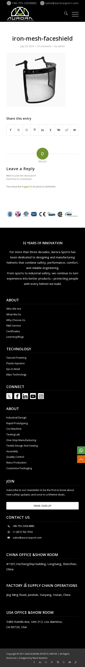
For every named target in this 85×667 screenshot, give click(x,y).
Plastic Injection (15, 363)
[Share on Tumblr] (50, 129)
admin (61, 46)
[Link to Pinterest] (52, 662)
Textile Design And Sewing (22, 445)
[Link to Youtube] (33, 396)
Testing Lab (13, 434)
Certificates (13, 331)
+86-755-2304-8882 (23, 526)
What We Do (13, 314)
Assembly (12, 451)
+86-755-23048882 (24, 3)
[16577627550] (81, 450)
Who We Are (13, 308)
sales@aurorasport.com (61, 3)
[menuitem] (64, 14)
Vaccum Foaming (16, 357)
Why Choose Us (15, 320)
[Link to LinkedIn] (25, 396)
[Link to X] (46, 662)
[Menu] (73, 14)
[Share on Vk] (58, 129)
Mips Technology (16, 374)
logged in (27, 186)
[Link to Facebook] (17, 396)
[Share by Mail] (74, 129)
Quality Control (15, 457)
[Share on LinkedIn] (42, 129)
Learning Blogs (15, 337)
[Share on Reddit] (66, 129)
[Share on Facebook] (10, 129)
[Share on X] (19, 129)
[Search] (64, 14)
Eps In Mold (13, 369)
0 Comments (44, 46)
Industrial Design (16, 417)
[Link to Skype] (58, 662)
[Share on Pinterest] (34, 129)
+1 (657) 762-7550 (23, 532)
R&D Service (13, 325)
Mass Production (16, 462)
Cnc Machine (14, 428)
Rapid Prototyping (17, 423)
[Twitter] (9, 396)
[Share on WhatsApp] (26, 129)
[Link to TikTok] (76, 662)
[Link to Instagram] (41, 396)
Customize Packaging (19, 468)
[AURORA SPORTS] (35, 14)
